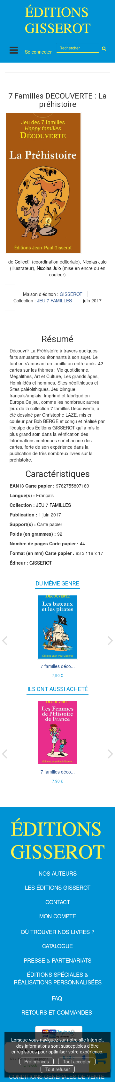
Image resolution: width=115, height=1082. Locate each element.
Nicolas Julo (94, 261)
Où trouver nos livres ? (57, 932)
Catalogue (57, 946)
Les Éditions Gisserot (57, 887)
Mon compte (57, 916)
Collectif (23, 261)
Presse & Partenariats (57, 960)
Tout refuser (57, 1069)
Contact (57, 902)
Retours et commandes (56, 1012)
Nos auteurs (58, 873)
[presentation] (4, 639)
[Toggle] (13, 50)
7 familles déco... (58, 666)
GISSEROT (71, 294)
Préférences (36, 1061)
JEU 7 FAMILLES (54, 300)
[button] (43, 183)
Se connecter (38, 51)
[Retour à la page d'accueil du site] (57, 18)
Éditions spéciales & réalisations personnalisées (58, 978)
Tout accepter (77, 1061)
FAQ (57, 998)
